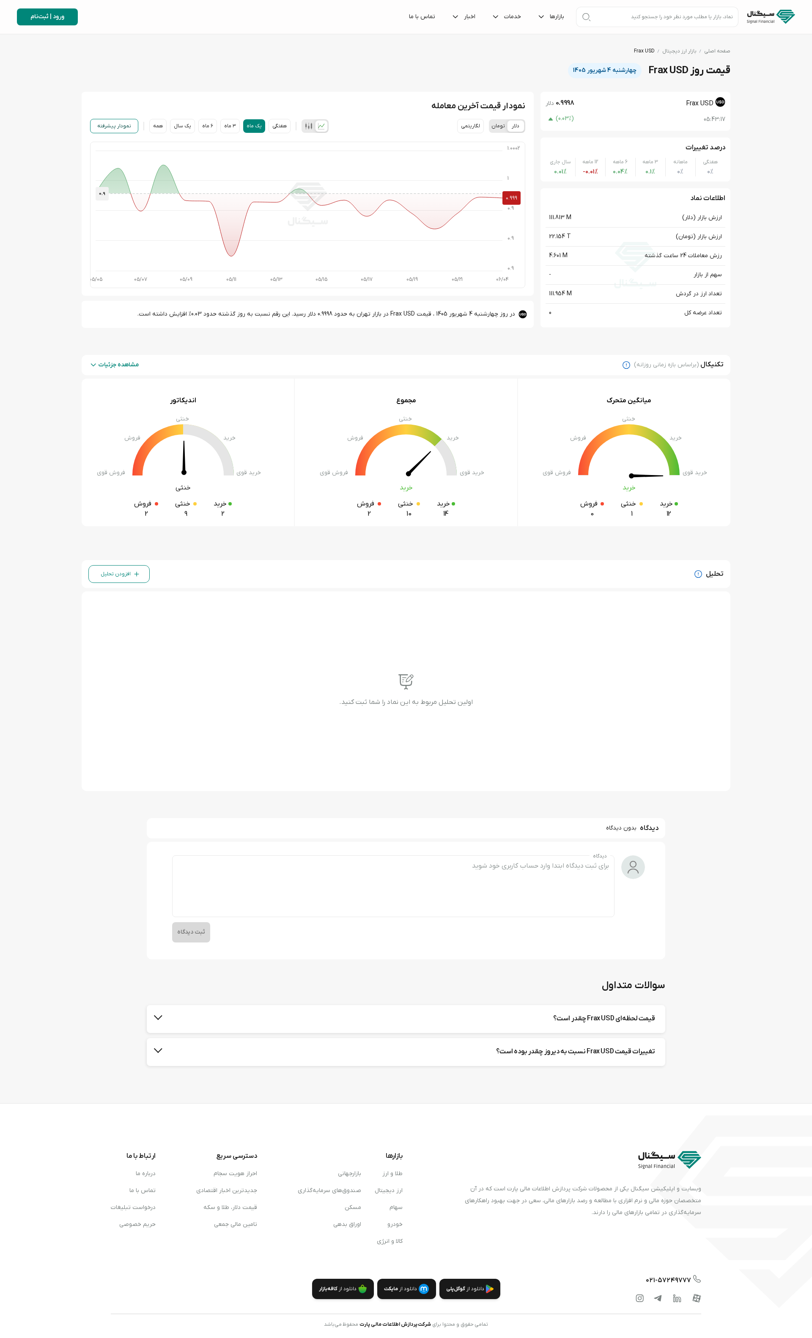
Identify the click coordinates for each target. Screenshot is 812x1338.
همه (158, 126)
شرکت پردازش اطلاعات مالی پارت (395, 1324)
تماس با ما (142, 1191)
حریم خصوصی (137, 1224)
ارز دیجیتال (389, 1191)
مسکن (353, 1207)
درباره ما (146, 1174)
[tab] (321, 126)
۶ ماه (207, 126)
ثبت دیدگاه (191, 932)
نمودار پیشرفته (114, 126)
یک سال (182, 126)
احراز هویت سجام (235, 1174)
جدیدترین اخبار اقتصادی (226, 1191)
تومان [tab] (498, 126)
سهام (396, 1207)
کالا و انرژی (390, 1241)
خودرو (395, 1224)
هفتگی (279, 126)
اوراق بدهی (347, 1224)
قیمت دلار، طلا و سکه (230, 1207)
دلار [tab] (515, 126)
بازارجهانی (349, 1174)
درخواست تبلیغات (133, 1207)
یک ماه (254, 126)
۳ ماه (230, 126)
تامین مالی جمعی (235, 1224)
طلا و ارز (392, 1174)
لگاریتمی (470, 126)
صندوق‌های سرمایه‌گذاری (329, 1191)
